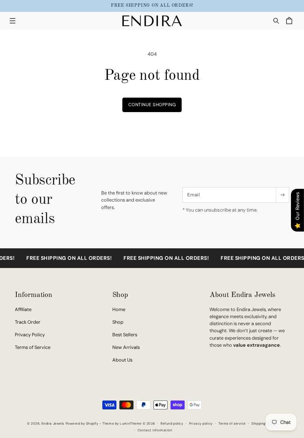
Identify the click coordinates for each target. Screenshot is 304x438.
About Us (122, 360)
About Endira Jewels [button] (242, 295)
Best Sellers (124, 334)
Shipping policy (264, 423)
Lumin (131, 423)
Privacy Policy (30, 334)
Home (118, 309)
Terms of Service (32, 347)
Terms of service (232, 423)
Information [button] (33, 295)
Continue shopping (152, 105)
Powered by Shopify (82, 423)
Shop (117, 322)
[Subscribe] (282, 195)
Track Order (27, 322)
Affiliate (23, 309)
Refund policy (172, 423)
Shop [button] (120, 295)
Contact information (155, 430)
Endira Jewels (53, 423)
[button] (12, 20)
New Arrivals (126, 347)
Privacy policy (201, 423)
